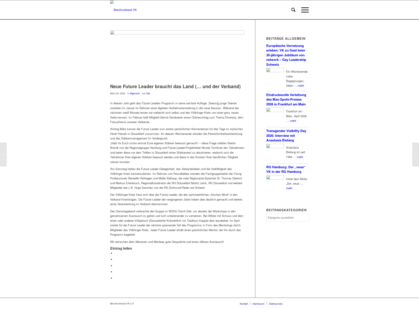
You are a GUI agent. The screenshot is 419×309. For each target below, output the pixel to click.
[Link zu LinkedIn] (305, 303)
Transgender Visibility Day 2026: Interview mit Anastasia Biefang (286, 135)
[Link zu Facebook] (292, 303)
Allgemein (135, 93)
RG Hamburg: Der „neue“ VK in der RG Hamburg (286, 169)
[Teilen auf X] (116, 259)
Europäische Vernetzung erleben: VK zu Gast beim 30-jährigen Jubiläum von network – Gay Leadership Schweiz (286, 55)
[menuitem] (293, 9)
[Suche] (293, 9)
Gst (148, 93)
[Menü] (303, 9)
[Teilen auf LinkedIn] (116, 272)
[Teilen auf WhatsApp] (116, 266)
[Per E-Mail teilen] (116, 278)
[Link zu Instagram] (299, 303)
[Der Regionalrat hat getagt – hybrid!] (415, 154)
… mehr (299, 85)
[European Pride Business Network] (3, 154)
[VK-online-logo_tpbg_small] (123, 9)
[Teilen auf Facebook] (116, 253)
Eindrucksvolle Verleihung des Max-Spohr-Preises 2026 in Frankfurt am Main (286, 99)
